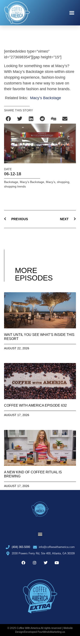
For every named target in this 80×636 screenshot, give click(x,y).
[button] (72, 13)
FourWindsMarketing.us (51, 631)
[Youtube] (57, 563)
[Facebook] (23, 563)
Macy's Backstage (32, 182)
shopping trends (15, 186)
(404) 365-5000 (21, 547)
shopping (63, 182)
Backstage (11, 182)
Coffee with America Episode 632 (35, 405)
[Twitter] (45, 563)
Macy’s (50, 182)
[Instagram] (34, 563)
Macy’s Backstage (45, 98)
